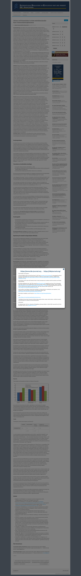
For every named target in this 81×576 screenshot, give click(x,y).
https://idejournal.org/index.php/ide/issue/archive (28, 287)
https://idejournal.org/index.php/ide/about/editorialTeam (29, 291)
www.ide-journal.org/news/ (46, 275)
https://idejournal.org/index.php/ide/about (42, 293)
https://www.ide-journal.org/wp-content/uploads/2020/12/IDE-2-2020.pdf (33, 285)
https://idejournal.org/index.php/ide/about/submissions (29, 297)
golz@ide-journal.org (32, 305)
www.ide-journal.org (41, 283)
